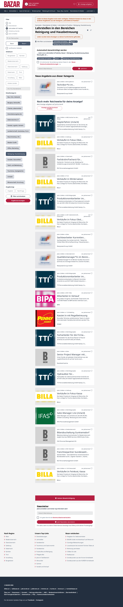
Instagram (39, 600)
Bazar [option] (12, 43)
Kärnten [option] (22, 56)
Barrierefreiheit (72, 592)
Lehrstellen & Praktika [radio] (16, 28)
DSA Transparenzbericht (13, 594)
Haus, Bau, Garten (62, 11)
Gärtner (38, 564)
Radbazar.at (77, 555)
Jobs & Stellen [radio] (13, 34)
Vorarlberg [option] (11, 78)
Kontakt (24, 592)
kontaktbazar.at (72, 589)
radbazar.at (16, 589)
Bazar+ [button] (73, 42)
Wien (7, 536)
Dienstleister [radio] (13, 26)
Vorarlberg (9, 558)
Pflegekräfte (40, 555)
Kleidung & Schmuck (48, 11)
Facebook (32, 600)
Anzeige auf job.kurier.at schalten (51, 108)
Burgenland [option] (11, 56)
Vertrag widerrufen (35, 592)
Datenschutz (26, 594)
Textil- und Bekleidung (15, 165)
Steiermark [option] (11, 72)
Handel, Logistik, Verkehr (15, 125)
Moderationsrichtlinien (56, 592)
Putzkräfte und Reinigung (44, 552)
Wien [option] (20, 78)
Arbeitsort (9, 52)
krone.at (62, 589)
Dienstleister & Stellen (77, 11)
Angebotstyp (10, 187)
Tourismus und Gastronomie (45, 545)
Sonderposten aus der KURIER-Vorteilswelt (81, 561)
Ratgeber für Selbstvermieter (81, 536)
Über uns (7, 592)
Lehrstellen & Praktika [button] (61, 42)
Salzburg (8, 545)
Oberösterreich (10, 542)
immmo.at (45, 589)
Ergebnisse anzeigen (18, 201)
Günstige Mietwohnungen (81, 542)
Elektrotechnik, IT (13, 120)
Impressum (17, 592)
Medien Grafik (12, 142)
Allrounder (39, 561)
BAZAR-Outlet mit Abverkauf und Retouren (81, 539)
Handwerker (40, 542)
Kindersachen (36, 11)
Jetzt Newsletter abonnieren (66, 522)
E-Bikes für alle (78, 552)
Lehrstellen (39, 539)
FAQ (33, 594)
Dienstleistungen (41, 536)
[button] (32, 4)
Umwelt (10, 177)
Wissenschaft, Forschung (15, 182)
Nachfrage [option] (20, 191)
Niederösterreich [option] (13, 61)
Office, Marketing (13, 148)
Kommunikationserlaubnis (62, 517)
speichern (84, 68)
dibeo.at (8, 589)
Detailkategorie (11, 93)
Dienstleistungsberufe (15, 114)
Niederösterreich (11, 539)
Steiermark (9, 549)
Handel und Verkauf (42, 567)
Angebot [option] (10, 191)
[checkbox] (18, 48)
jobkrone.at (36, 589)
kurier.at (54, 589)
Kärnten (8, 552)
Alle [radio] (10, 23)
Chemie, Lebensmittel (14, 108)
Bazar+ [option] (24, 43)
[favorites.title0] (74, 4)
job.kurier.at (26, 589)
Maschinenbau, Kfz (14, 137)
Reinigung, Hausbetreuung (16, 154)
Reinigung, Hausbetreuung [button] (62, 44)
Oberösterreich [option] (12, 67)
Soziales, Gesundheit (14, 160)
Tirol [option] (20, 72)
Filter (7, 19)
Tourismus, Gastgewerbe (15, 171)
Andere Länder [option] (12, 83)
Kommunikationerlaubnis (45, 594)
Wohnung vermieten (80, 549)
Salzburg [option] (24, 67)
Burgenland (9, 561)
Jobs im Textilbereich (42, 558)
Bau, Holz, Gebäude (14, 97)
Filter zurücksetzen (19, 196)
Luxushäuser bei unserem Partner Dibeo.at (81, 545)
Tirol (7, 555)
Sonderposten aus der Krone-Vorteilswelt (81, 558)
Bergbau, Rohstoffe (14, 103)
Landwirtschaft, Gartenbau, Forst (18, 131)
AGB (46, 592)
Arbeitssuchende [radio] (14, 31)
